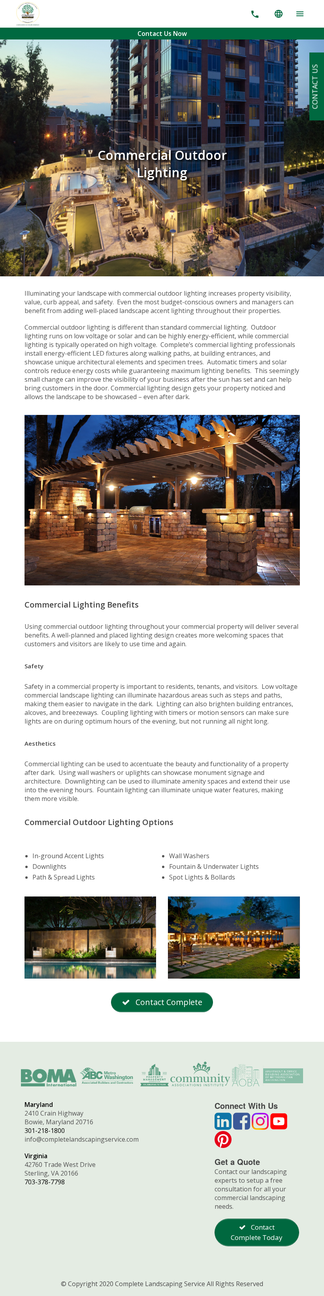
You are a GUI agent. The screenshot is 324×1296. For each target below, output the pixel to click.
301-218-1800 (44, 1130)
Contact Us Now (162, 33)
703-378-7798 (44, 1182)
